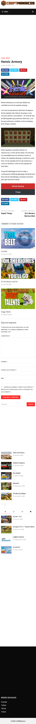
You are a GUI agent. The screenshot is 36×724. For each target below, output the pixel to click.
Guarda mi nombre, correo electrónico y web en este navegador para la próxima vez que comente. (17, 389)
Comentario (6, 336)
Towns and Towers (19, 453)
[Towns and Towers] (6, 453)
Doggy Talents (6, 312)
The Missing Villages (19, 493)
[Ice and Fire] (6, 547)
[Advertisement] (18, 34)
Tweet (15, 70)
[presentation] (5, 511)
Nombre (4, 361)
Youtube (4, 702)
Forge (3, 58)
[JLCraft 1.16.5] (6, 517)
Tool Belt (4, 251)
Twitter (3, 705)
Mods (8, 58)
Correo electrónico (9, 370)
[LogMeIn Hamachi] (6, 537)
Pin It (24, 70)
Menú (6, 12)
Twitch (3, 712)
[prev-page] (2, 504)
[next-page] (5, 504)
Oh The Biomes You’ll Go (9, 282)
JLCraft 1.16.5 (17, 516)
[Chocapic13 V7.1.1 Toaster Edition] (6, 527)
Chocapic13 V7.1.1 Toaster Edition (23, 527)
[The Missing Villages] (6, 494)
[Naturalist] (6, 483)
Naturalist (16, 483)
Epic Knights (17, 473)
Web (2, 378)
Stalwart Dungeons (19, 463)
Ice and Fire (16, 547)
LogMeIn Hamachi (18, 537)
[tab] (5, 511)
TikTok (3, 708)
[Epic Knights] (6, 473)
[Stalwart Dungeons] (6, 463)
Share (6, 70)
